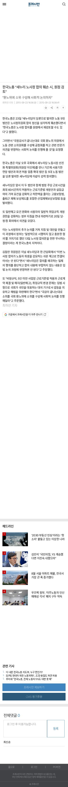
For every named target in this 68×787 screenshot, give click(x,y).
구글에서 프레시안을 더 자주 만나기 (25, 314)
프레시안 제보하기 (34, 687)
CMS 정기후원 (34, 696)
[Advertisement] (34, 46)
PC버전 (56, 766)
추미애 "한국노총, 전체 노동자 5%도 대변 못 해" (29, 679)
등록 (55, 728)
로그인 (34, 766)
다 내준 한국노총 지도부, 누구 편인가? (24, 672)
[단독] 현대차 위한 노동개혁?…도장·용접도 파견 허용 (31, 675)
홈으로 (11, 766)
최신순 (6, 742)
